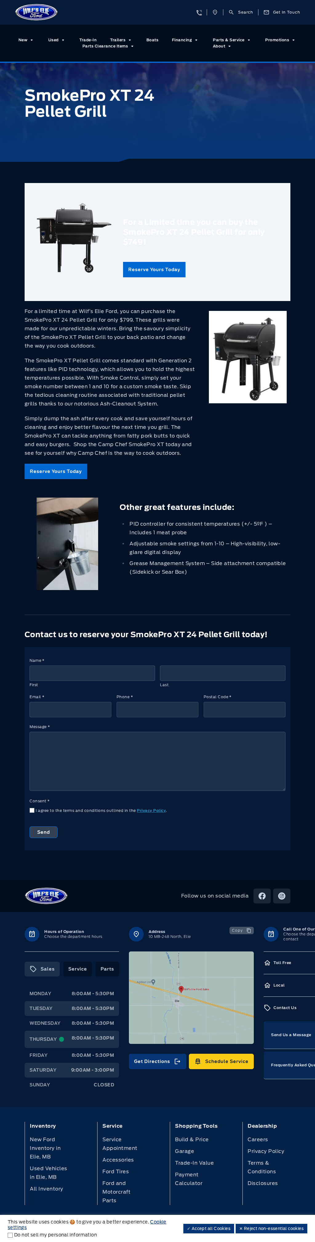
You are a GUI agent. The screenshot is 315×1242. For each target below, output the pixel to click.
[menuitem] (26, 40)
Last (164, 684)
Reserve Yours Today (154, 269)
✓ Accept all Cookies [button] (208, 1228)
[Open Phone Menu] (199, 12)
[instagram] (281, 896)
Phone (125, 696)
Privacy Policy (151, 810)
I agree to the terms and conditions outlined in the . (101, 810)
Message (40, 726)
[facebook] (262, 896)
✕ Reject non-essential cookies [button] (271, 1228)
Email (37, 696)
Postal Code (218, 696)
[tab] (42, 969)
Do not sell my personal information (55, 1235)
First (34, 684)
